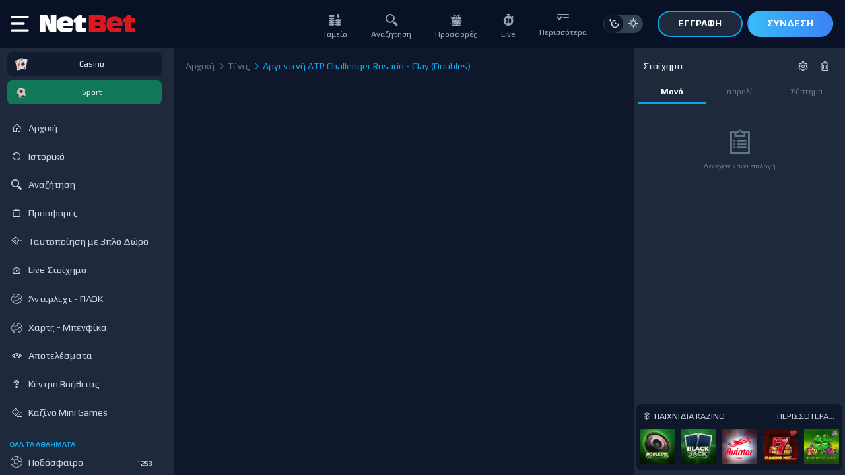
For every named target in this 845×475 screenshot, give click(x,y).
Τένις (238, 66)
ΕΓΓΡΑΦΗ (700, 23)
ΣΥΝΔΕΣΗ (790, 23)
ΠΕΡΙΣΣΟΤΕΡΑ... (805, 416)
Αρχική (200, 66)
